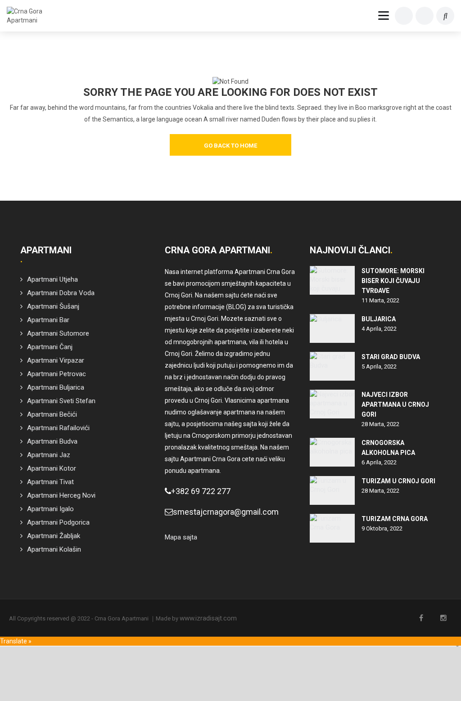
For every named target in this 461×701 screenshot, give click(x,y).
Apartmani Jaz (48, 455)
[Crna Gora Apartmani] (28, 16)
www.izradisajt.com (208, 618)
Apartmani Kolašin (54, 549)
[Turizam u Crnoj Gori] (332, 490)
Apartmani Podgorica (58, 522)
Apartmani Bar (48, 320)
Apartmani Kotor (51, 468)
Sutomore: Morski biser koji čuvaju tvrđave (393, 280)
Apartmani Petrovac (56, 374)
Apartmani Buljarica (55, 387)
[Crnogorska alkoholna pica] (332, 452)
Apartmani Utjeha (52, 279)
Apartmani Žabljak (53, 536)
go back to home (230, 145)
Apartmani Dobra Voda (61, 293)
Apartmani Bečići (52, 414)
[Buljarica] (332, 328)
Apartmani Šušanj (53, 306)
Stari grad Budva (391, 356)
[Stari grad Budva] (332, 366)
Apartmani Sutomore (58, 333)
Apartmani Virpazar (55, 360)
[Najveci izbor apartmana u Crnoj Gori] (332, 404)
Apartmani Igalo (50, 509)
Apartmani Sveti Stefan (61, 401)
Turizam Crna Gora (395, 518)
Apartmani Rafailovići (58, 428)
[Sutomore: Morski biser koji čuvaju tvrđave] (332, 280)
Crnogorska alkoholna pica (388, 447)
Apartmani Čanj (49, 347)
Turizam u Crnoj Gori (398, 481)
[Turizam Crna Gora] (332, 528)
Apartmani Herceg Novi (61, 495)
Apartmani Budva (52, 441)
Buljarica (379, 319)
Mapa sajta (181, 537)
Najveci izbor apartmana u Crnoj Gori (395, 404)
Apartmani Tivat (50, 482)
